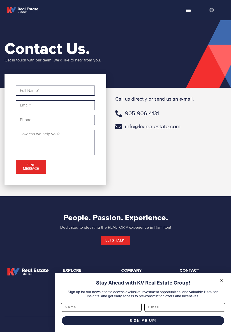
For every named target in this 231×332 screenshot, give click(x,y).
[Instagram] (211, 10)
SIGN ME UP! (143, 321)
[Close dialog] (221, 280)
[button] (188, 10)
